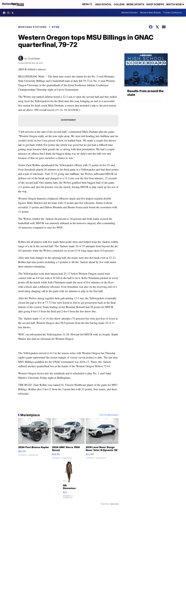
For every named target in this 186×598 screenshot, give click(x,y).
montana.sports (9, 13)
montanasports (5, 13)
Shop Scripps (155, 4)
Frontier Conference (172, 12)
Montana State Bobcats (150, 12)
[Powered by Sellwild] (114, 504)
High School (103, 4)
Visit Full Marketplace (108, 415)
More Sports (135, 4)
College (119, 4)
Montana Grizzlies (130, 12)
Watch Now (174, 4)
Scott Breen (34, 58)
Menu (86, 4)
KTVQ (55, 27)
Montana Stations (32, 27)
